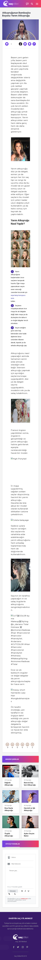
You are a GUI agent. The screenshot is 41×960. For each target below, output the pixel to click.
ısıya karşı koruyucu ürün (18, 296)
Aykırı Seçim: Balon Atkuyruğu (29, 835)
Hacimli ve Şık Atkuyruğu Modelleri (29, 809)
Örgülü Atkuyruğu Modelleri (9, 835)
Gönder (13, 891)
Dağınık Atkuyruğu (9, 784)
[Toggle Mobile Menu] (38, 3)
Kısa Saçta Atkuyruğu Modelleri (9, 809)
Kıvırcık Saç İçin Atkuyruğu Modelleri (30, 784)
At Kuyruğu (8, 780)
